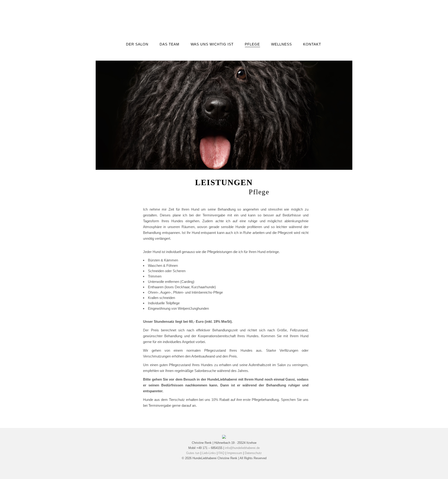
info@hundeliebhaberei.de (242, 448)
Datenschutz (253, 453)
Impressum (234, 453)
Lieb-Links (209, 453)
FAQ (221, 453)
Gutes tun (193, 453)
